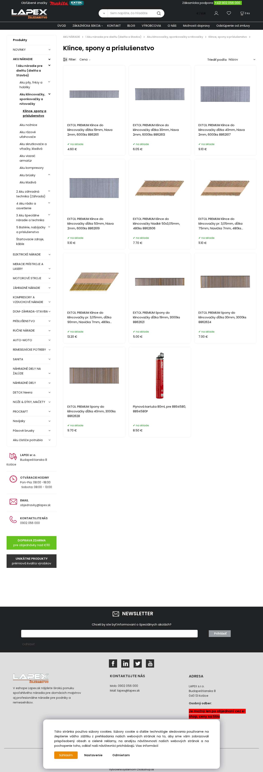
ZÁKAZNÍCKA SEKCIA (87, 26)
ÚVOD (62, 26)
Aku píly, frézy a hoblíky (31, 84)
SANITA (18, 359)
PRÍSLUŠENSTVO (24, 321)
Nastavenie (93, 755)
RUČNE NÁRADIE (24, 330)
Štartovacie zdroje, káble (30, 241)
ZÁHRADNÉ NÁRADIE (26, 288)
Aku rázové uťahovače (28, 134)
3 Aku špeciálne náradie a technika (30, 217)
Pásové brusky (23, 431)
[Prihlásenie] (216, 13)
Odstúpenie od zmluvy (233, 26)
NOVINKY (19, 50)
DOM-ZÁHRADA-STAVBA (30, 311)
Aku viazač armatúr (27, 158)
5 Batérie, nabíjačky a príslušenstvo (30, 229)
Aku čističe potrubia (28, 440)
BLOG (131, 26)
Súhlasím (66, 755)
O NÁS (172, 26)
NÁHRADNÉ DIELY (24, 383)
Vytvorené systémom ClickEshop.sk (131, 769)
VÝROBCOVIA (151, 26)
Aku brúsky (27, 175)
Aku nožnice (28, 125)
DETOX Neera (22, 392)
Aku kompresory (32, 168)
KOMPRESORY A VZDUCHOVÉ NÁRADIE (28, 299)
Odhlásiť (28, 644)
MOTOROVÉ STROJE (27, 278)
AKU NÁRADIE (23, 59)
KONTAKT (114, 26)
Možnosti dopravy (196, 26)
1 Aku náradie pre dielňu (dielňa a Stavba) (29, 70)
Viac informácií (147, 746)
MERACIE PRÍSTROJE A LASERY (28, 266)
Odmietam (121, 755)
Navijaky (19, 421)
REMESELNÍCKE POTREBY (29, 350)
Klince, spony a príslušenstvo (34, 113)
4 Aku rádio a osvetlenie (26, 205)
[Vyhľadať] (103, 13)
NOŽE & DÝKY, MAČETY (29, 402)
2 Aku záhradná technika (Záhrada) (30, 194)
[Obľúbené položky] (229, 13)
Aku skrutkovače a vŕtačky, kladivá (33, 146)
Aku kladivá (28, 182)
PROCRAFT (20, 411)
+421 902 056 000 (227, 3)
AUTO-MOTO (22, 340)
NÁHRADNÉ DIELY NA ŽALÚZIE (27, 371)
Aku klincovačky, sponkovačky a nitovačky (32, 99)
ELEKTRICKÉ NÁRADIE (27, 254)
